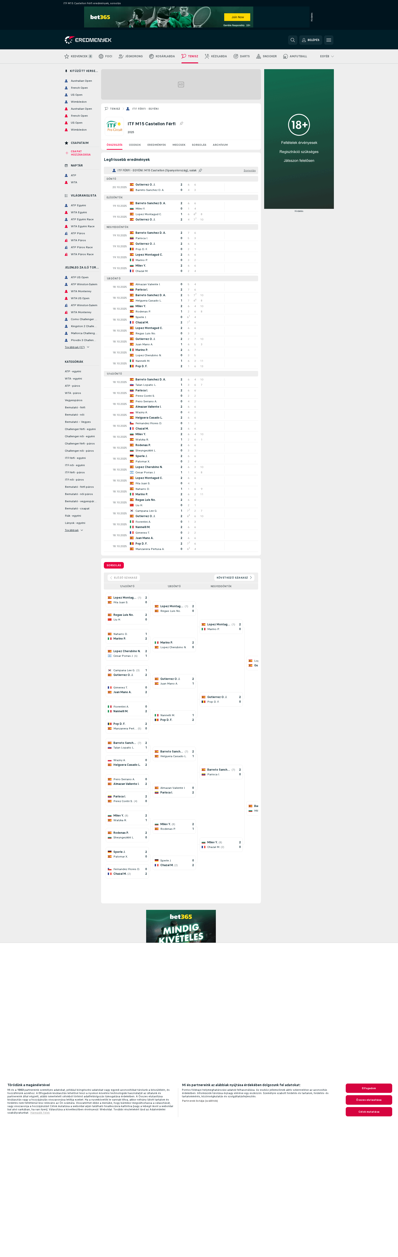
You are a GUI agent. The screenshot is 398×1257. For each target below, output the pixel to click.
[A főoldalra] (97, 40)
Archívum (220, 144)
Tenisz (115, 108)
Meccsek (178, 144)
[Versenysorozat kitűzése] (181, 123)
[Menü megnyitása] (328, 40)
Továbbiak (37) (75, 347)
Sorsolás (199, 144)
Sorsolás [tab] (114, 565)
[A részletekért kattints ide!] (181, 187)
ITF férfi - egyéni (145, 108)
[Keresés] (292, 40)
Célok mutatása (369, 1111)
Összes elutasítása (369, 1099)
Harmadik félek (40, 1112)
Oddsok (135, 144)
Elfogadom (369, 1088)
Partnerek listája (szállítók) (200, 1100)
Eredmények (156, 144)
